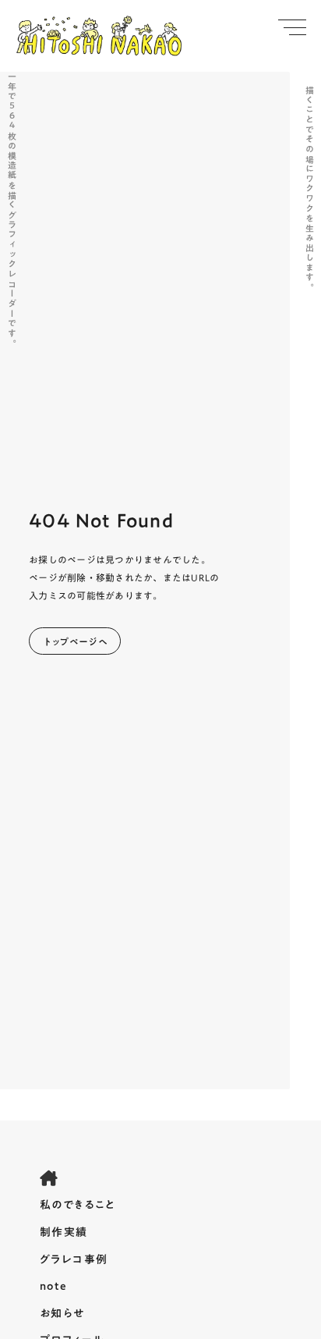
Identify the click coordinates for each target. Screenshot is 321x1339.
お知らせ (62, 1314)
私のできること (78, 1205)
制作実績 (64, 1233)
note (54, 1287)
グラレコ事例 (74, 1260)
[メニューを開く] (292, 27)
